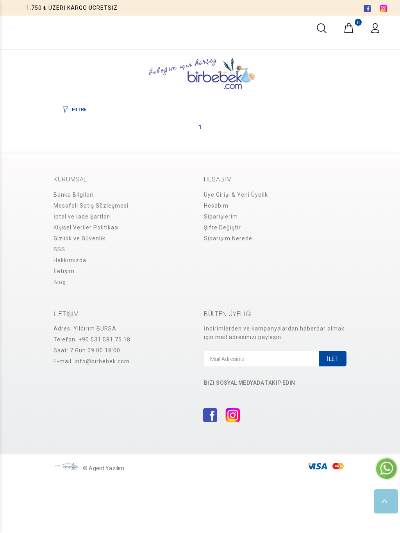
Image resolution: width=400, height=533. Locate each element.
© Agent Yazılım (103, 468)
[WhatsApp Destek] (386, 468)
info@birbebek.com (102, 361)
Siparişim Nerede (228, 238)
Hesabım (216, 206)
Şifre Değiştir (222, 227)
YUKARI (386, 501)
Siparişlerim (221, 216)
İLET (333, 359)
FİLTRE (79, 109)
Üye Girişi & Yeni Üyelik (236, 195)
